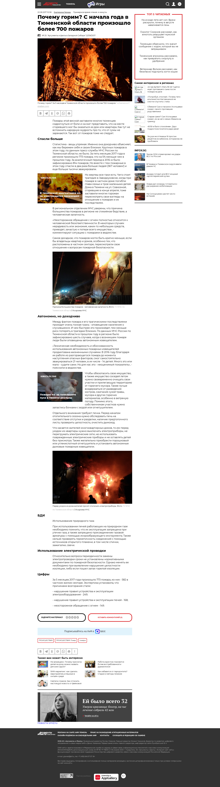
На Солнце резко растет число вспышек (161, 195)
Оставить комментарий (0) (110, 617)
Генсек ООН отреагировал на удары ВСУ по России (163, 155)
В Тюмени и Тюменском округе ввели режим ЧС (164, 165)
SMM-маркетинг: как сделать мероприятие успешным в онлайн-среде (63, 673)
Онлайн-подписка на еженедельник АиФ (77, 735)
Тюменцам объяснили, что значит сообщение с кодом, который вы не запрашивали (158, 46)
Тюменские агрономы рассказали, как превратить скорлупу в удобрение (158, 58)
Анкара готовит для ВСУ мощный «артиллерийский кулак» (162, 175)
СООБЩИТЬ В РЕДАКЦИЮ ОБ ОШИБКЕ (129, 735)
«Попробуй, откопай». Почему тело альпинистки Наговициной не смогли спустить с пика (163, 99)
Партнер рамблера (83, 776)
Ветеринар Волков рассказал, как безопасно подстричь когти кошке (158, 70)
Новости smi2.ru (47, 723)
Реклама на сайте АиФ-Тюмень (72, 732)
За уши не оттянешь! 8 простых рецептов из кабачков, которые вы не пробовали (164, 138)
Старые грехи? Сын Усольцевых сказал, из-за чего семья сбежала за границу (164, 119)
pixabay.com (43, 106)
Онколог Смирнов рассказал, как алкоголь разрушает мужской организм (158, 34)
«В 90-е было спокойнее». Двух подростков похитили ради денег (163, 127)
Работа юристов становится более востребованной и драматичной (111, 664)
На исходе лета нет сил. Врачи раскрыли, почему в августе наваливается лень (158, 22)
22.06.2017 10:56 (44, 12)
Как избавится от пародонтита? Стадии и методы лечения (112, 672)
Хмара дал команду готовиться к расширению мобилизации (162, 185)
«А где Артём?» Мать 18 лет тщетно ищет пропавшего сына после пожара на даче (163, 89)
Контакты (104, 735)
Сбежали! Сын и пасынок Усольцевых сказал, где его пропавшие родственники (164, 109)
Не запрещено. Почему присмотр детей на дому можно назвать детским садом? (66, 664)
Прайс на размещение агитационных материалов (114, 732)
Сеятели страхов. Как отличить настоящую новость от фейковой (65, 682)
